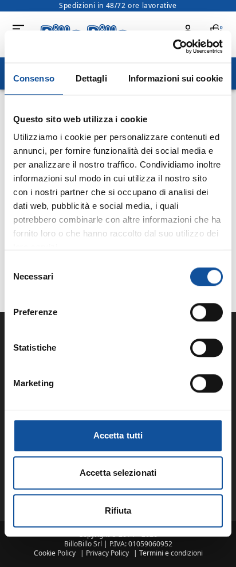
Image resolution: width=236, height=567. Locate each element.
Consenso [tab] (33, 78)
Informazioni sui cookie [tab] (175, 78)
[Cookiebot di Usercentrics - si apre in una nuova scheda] (173, 46)
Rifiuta (118, 510)
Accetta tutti (118, 435)
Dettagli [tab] (91, 78)
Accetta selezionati (118, 472)
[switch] (206, 312)
